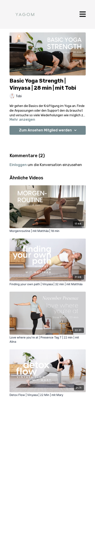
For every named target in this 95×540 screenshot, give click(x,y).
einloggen (18, 165)
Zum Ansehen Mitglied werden (45, 130)
